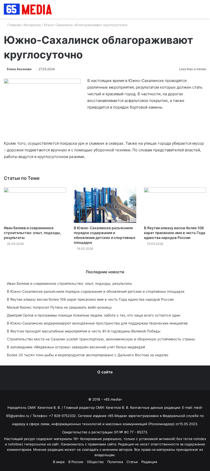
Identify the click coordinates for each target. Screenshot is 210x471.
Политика (115, 462)
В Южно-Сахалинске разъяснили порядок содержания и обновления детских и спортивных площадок (95, 291)
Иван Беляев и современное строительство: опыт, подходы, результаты (32, 233)
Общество (95, 462)
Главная (13, 25)
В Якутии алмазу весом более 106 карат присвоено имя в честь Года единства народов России (174, 233)
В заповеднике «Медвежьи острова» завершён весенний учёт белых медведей (76, 347)
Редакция (149, 462)
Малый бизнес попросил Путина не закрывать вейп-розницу (59, 307)
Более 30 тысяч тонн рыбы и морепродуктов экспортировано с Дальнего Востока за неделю (87, 355)
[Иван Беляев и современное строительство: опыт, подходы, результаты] (35, 205)
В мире (59, 462)
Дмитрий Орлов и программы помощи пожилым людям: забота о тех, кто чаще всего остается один (93, 315)
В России (75, 462)
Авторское (32, 25)
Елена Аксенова (19, 69)
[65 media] (28, 9)
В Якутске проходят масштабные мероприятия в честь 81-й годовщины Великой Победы (83, 331)
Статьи (132, 462)
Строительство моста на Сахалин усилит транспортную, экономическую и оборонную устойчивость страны (101, 339)
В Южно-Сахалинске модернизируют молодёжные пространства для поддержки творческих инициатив (97, 323)
